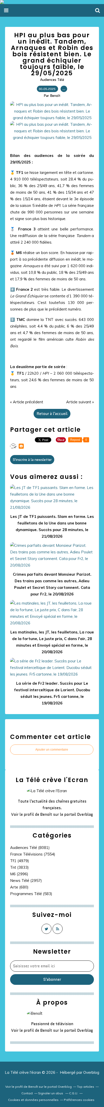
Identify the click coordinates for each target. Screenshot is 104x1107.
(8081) (30, 847)
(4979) (19, 860)
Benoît (46, 814)
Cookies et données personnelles (33, 1100)
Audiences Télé (52, 79)
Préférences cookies (79, 1100)
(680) (19, 887)
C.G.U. (73, 1093)
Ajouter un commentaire (51, 749)
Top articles (85, 1086)
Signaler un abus (51, 1093)
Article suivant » (80, 402)
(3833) (19, 867)
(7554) (32, 854)
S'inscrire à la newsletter (32, 459)
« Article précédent (26, 402)
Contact (27, 1093)
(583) (31, 893)
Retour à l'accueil (52, 413)
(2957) (26, 880)
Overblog (91, 1072)
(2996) (19, 874)
